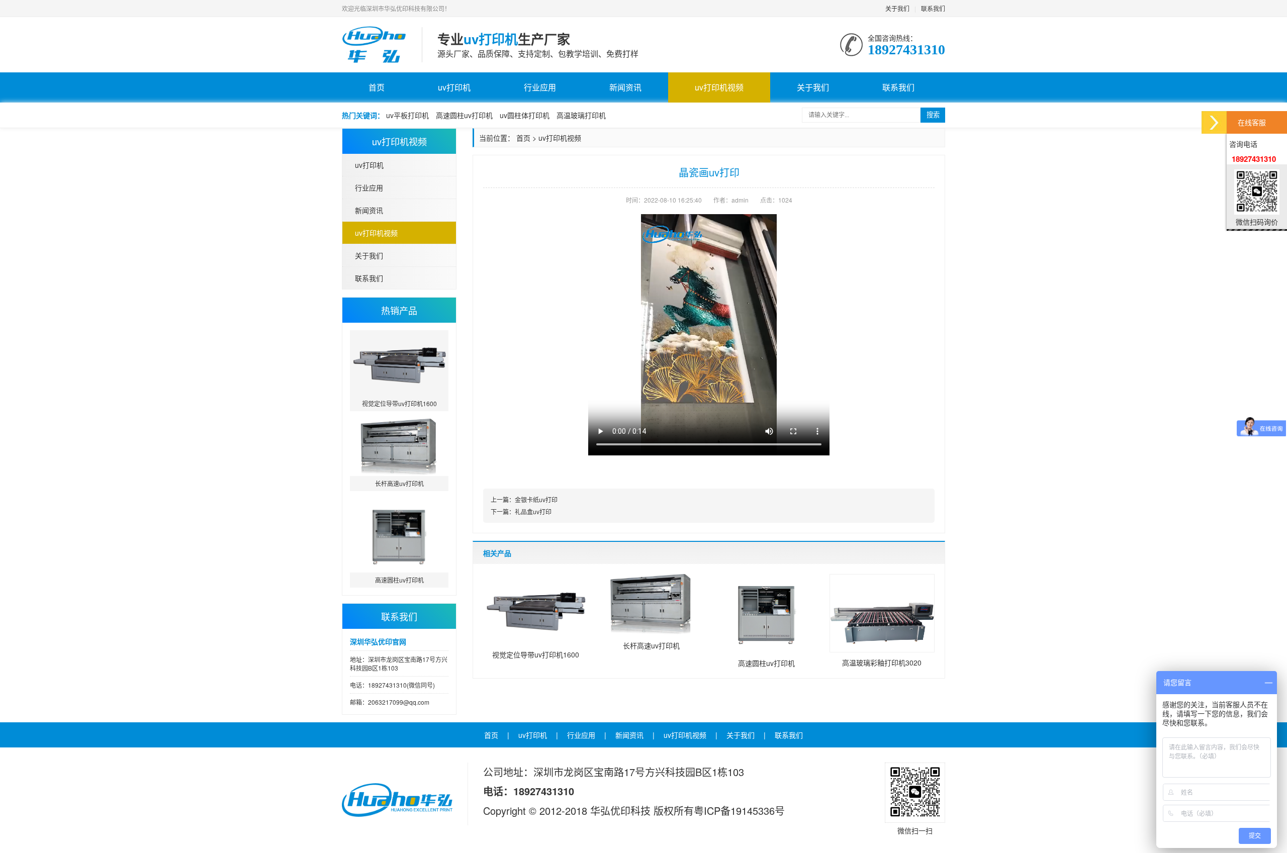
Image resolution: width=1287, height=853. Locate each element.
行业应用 (540, 87)
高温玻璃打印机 (581, 115)
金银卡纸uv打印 (536, 499)
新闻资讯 (625, 87)
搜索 (933, 115)
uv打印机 (454, 87)
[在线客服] (1214, 122)
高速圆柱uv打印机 (464, 115)
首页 (377, 87)
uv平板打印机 (407, 115)
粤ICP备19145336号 (739, 810)
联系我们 (933, 8)
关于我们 (897, 8)
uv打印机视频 (719, 87)
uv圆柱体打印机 (524, 115)
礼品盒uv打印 (533, 511)
